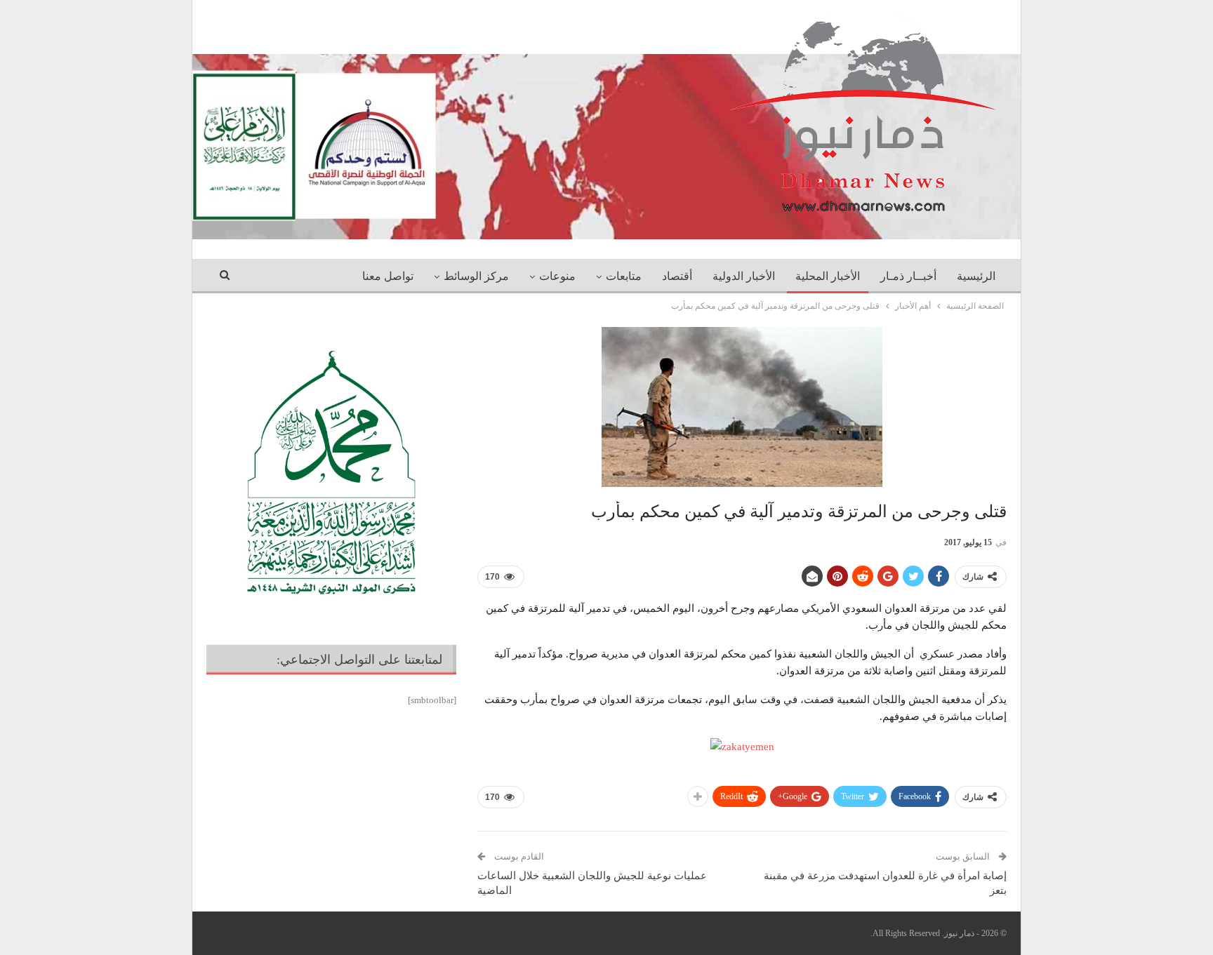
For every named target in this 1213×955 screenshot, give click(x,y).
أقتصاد (677, 276)
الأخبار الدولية (743, 276)
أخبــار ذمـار (908, 276)
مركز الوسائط (476, 276)
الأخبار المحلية (827, 276)
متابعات (624, 276)
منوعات (557, 276)
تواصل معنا (387, 276)
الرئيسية (976, 276)
